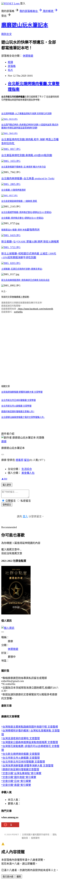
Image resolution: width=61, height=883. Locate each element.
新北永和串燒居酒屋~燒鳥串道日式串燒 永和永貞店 (25, 280)
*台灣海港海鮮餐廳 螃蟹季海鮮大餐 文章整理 (27, 765)
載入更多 (7, 485)
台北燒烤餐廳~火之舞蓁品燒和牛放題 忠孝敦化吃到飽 (26, 113)
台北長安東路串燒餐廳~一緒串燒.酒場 (19, 201)
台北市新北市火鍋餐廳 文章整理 (16, 406)
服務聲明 (35, 838)
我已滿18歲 (8, 876)
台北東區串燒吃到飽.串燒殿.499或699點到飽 (26, 155)
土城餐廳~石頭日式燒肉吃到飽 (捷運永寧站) (21, 269)
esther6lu (18, 312)
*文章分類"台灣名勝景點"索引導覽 (21, 773)
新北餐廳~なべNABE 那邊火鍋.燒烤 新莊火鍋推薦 (30, 241)
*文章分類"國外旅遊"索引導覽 (18, 777)
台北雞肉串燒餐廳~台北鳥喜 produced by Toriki (27, 178)
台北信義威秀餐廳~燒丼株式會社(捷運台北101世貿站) (26, 212)
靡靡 (4, 441)
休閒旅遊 (28, 55)
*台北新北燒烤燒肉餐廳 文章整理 (20, 754)
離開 (19, 876)
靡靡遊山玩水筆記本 (24, 25)
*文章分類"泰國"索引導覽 (16, 785)
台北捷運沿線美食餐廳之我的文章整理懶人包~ (23, 417)
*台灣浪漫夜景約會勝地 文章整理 (20, 738)
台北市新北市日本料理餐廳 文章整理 (18, 400)
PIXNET (15, 834)
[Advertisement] (30, 346)
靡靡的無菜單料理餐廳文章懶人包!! (17, 411)
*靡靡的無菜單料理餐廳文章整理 (20, 769)
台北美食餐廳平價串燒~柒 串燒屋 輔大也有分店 (23, 167)
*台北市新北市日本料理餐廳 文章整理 (23, 761)
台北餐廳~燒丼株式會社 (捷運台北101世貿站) (22, 218)
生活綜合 (26, 469)
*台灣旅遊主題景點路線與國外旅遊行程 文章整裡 (29, 726)
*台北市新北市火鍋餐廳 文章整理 (20, 757)
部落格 (12, 66)
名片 (10, 70)
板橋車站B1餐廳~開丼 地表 (14, 230)
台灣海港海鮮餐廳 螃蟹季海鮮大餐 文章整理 (21, 392)
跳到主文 (6, 34)
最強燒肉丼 (33, 229)
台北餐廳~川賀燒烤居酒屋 (13, 190)
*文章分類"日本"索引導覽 (16, 781)
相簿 (10, 62)
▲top (4, 478)
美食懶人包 (27, 473)
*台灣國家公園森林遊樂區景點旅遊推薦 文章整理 (29, 742)
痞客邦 (19, 460)
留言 (26, 460)
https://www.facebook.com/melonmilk (35, 309)
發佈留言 (7, 504)
